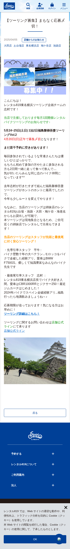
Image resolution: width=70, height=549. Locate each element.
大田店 (8, 45)
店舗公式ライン (14, 330)
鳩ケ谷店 (46, 45)
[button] (59, 539)
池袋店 (57, 45)
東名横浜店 (32, 45)
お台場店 (19, 45)
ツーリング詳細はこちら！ (22, 313)
